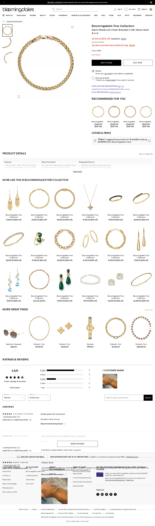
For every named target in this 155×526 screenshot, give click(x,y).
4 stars (42, 375)
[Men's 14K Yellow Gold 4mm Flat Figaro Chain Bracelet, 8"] (98, 111)
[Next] (150, 111)
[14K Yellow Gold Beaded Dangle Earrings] (13, 198)
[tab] (7, 30)
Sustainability (54, 486)
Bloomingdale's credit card (35, 471)
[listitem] (77, 2)
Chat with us (6, 471)
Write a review (15, 387)
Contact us (6, 475)
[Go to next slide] (148, 2)
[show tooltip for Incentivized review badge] (18, 417)
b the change (53, 478)
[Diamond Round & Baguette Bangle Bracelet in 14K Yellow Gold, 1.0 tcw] (13, 239)
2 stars (43, 383)
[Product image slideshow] (45, 62)
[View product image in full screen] (18, 96)
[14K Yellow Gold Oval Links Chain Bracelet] (116, 239)
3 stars (43, 379)
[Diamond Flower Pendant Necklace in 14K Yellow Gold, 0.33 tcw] (90, 198)
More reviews (78, 444)
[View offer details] (122, 140)
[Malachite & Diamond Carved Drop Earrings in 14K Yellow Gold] (64, 279)
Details (123, 39)
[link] (98, 124)
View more (77, 171)
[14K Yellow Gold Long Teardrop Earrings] (141, 239)
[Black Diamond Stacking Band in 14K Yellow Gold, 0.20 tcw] (116, 198)
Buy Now (137, 63)
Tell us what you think (9, 492)
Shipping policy (7, 488)
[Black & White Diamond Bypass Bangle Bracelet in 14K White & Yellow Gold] (141, 198)
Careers (52, 482)
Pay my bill (29, 484)
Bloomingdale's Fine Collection (113, 26)
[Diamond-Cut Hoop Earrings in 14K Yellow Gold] (90, 239)
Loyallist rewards (32, 475)
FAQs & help (6, 479)
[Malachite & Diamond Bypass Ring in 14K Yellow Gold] (39, 239)
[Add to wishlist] (72, 27)
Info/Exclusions (115, 92)
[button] (39, 62)
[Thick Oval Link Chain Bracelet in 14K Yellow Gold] (64, 239)
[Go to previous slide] (3, 2)
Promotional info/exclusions (115, 480)
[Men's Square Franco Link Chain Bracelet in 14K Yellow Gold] (130, 111)
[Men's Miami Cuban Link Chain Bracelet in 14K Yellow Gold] (114, 111)
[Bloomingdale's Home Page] (18, 9)
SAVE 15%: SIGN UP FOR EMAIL (32, 457)
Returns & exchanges (9, 484)
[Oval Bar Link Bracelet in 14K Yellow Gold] (39, 279)
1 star (43, 388)
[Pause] (151, 2)
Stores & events (78, 486)
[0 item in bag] (151, 9)
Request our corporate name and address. (99, 517)
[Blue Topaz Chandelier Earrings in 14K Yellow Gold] (13, 279)
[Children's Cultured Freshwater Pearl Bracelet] (90, 279)
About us (52, 473)
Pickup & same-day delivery (82, 482)
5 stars (43, 370)
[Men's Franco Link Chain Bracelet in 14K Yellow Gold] (146, 111)
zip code (108, 73)
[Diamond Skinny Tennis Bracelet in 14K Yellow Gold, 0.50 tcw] (141, 279)
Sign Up (120, 86)
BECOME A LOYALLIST (54, 2)
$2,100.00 (101, 39)
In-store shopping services (82, 478)
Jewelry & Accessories (14, 21)
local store (111, 80)
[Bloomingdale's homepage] (3, 21)
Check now (130, 480)
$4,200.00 (115, 39)
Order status (30, 479)
